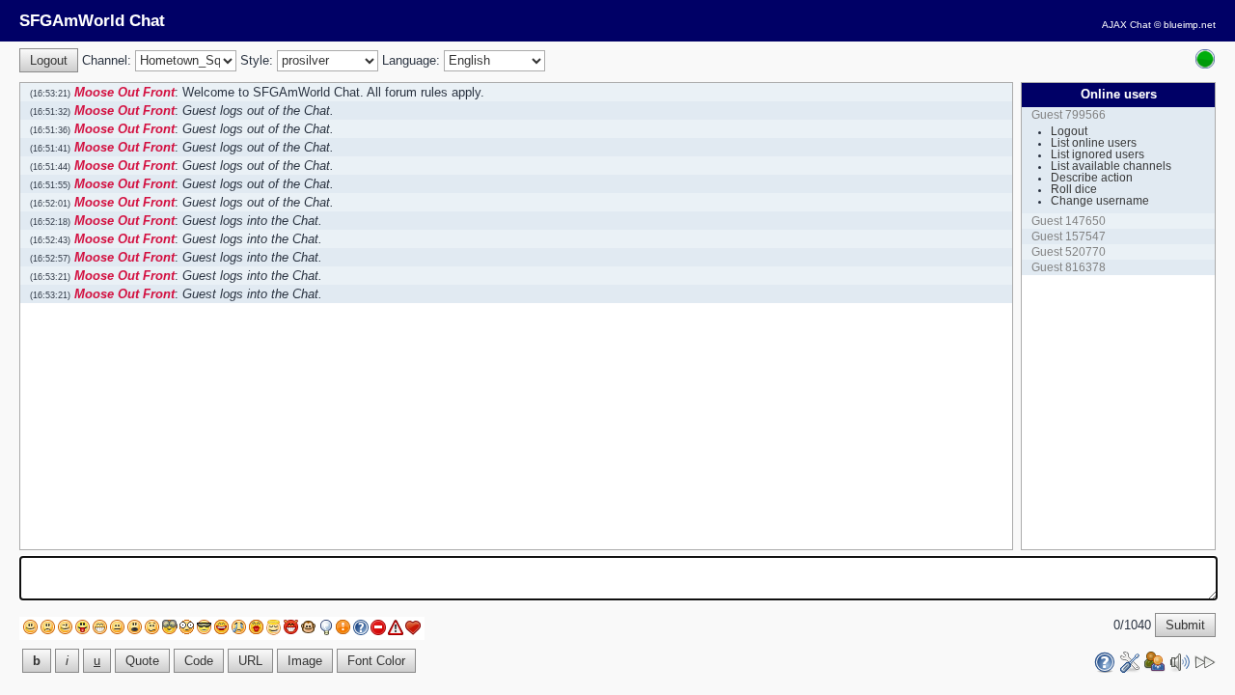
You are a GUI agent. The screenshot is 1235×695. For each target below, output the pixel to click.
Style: (256, 60)
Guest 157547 (1068, 236)
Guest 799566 (1068, 115)
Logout (1069, 131)
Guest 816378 (1068, 267)
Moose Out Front (124, 92)
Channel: (106, 60)
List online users (1094, 143)
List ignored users (1097, 154)
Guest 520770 (1068, 252)
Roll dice (1074, 189)
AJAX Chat (1126, 24)
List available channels (1111, 166)
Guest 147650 (1068, 221)
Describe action (1092, 177)
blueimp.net (1190, 24)
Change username (1100, 201)
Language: (411, 60)
